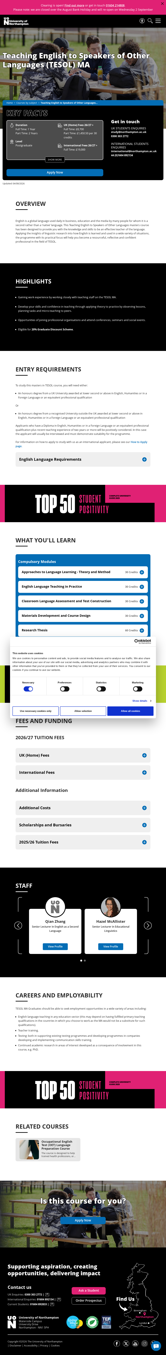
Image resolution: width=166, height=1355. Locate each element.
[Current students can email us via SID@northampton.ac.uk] (52, 1304)
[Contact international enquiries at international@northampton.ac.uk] (58, 1299)
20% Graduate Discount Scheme (52, 329)
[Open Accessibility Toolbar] (142, 20)
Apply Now (55, 172)
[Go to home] (16, 21)
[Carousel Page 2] (85, 961)
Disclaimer (15, 1345)
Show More (55, 159)
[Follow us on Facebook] (116, 1343)
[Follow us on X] (126, 1343)
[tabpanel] (83, 602)
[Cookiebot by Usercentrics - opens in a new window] (139, 641)
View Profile (55, 946)
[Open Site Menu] (158, 21)
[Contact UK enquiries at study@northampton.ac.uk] (47, 1294)
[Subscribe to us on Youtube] (135, 1343)
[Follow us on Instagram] (144, 1343)
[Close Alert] (162, 3)
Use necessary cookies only (35, 711)
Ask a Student (89, 1290)
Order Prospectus (89, 1300)
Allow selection (83, 711)
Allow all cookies (130, 711)
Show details (139, 700)
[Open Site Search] (150, 20)
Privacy (44, 1345)
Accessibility (31, 1345)
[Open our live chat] (156, 1346)
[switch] (64, 688)
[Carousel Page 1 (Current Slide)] (81, 961)
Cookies (55, 1345)
